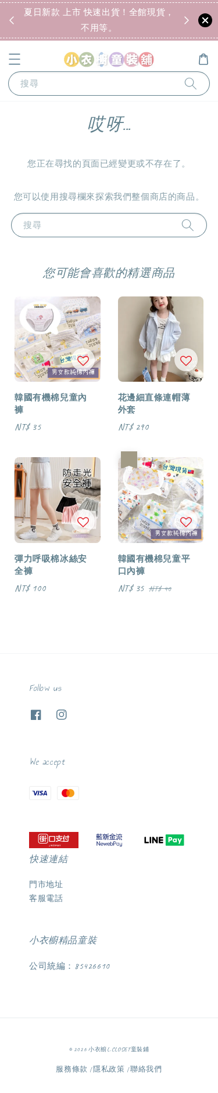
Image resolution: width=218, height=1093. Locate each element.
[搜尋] (190, 83)
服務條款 (72, 1069)
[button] (14, 59)
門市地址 (46, 884)
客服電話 (46, 898)
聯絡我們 (146, 1069)
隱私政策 (109, 1069)
